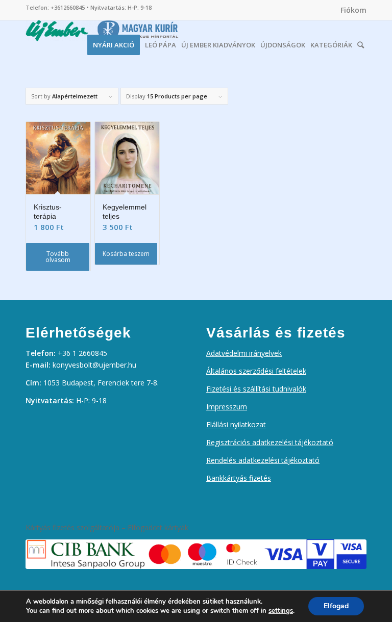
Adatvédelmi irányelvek (244, 353)
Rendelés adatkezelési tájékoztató (263, 460)
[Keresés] (360, 42)
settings (280, 610)
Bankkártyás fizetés (238, 478)
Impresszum (226, 406)
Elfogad (336, 606)
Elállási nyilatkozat (236, 424)
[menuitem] (350, 10)
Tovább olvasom (57, 256)
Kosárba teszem (126, 253)
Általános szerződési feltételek (256, 371)
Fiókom (353, 10)
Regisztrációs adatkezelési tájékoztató (269, 442)
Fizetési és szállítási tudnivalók (256, 389)
